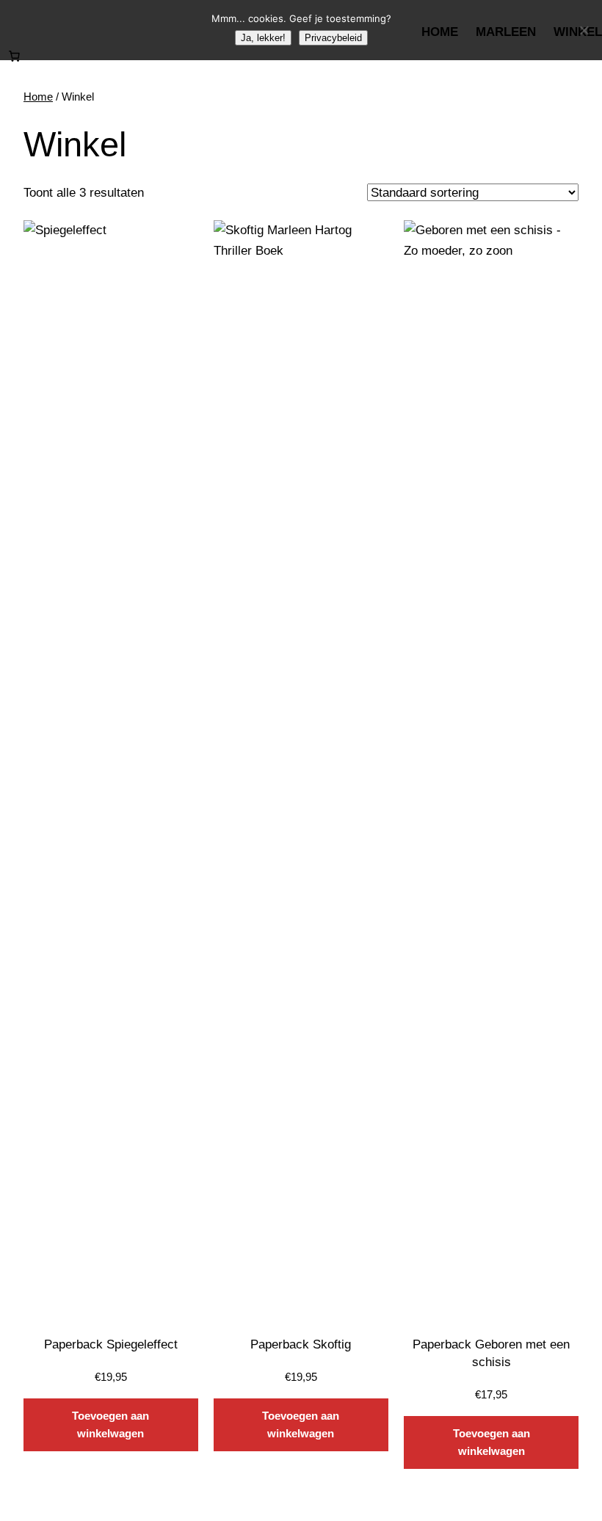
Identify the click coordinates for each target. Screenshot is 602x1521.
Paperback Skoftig (300, 1344)
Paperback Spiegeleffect (111, 1344)
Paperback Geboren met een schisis (491, 1353)
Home (38, 96)
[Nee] (583, 30)
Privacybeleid (333, 37)
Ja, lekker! (263, 37)
